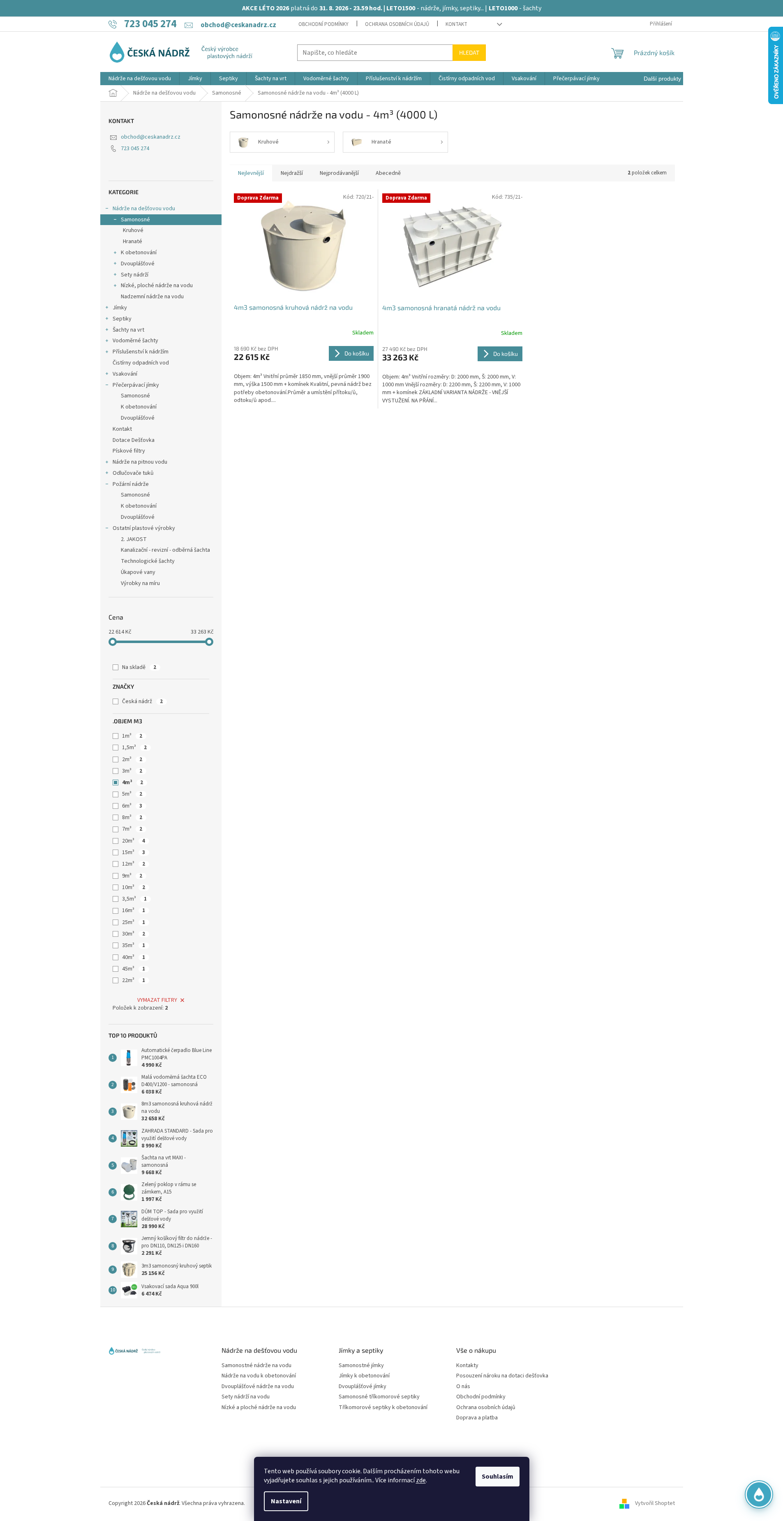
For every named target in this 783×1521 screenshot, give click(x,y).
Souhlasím (497, 1476)
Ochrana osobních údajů (397, 24)
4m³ (132, 782)
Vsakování (125, 374)
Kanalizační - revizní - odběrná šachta (165, 550)
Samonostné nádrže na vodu (256, 1366)
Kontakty (467, 1366)
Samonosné (135, 220)
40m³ (133, 957)
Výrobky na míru (140, 583)
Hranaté (132, 241)
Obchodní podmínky (323, 24)
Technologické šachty (148, 561)
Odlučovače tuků (133, 473)
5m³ (132, 794)
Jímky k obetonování (364, 1376)
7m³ (132, 829)
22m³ (133, 980)
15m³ (133, 852)
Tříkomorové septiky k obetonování (383, 1408)
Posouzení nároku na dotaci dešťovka (502, 1376)
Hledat (469, 52)
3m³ (132, 771)
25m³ (133, 922)
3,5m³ (134, 899)
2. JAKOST (134, 539)
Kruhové (133, 230)
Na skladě (139, 667)
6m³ (132, 806)
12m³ (133, 864)
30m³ (133, 934)
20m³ (133, 841)
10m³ (133, 887)
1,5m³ (134, 747)
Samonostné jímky (361, 1366)
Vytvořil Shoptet (655, 1504)
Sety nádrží (134, 275)
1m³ (132, 736)
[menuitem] (139, 78)
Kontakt (456, 24)
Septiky (122, 319)
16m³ (133, 910)
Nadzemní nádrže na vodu (152, 297)
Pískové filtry (129, 451)
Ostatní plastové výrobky (144, 528)
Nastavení (286, 1501)
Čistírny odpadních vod (141, 363)
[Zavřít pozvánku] (763, 1414)
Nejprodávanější (339, 173)
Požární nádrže (131, 484)
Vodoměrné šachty (135, 341)
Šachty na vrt (128, 330)
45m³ (133, 969)
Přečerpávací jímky (136, 385)
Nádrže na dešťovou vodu (144, 208)
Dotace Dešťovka (134, 440)
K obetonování (139, 252)
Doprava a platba (477, 1418)
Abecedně (388, 173)
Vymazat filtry (157, 1000)
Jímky (120, 308)
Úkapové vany (138, 572)
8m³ (132, 817)
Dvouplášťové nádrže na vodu (258, 1387)
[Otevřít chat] (759, 1497)
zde (421, 1480)
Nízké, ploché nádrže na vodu (157, 285)
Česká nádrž (142, 701)
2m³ (132, 759)
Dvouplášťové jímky (362, 1387)
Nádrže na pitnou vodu (140, 462)
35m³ (133, 945)
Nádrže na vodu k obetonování (259, 1376)
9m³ (132, 876)
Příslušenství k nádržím (141, 352)
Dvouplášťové (138, 264)
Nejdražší (292, 173)
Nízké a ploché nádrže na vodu (259, 1408)
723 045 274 (135, 148)
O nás (463, 1387)
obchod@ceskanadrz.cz (150, 137)
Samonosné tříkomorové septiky (379, 1397)
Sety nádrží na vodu (246, 1397)
